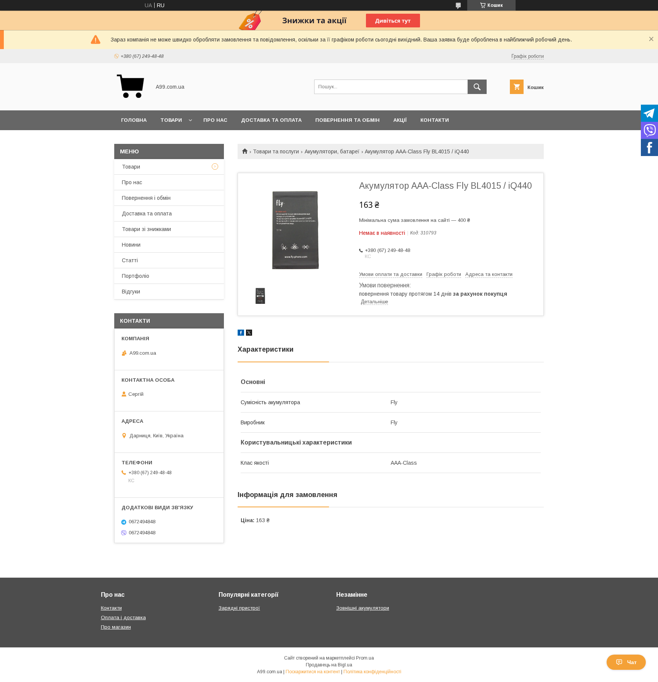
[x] (249, 334)
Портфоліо (135, 276)
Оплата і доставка (123, 617)
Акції (400, 120)
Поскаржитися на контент (313, 671)
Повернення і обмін (146, 198)
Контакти (434, 120)
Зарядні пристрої (239, 608)
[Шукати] (477, 87)
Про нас (215, 120)
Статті (130, 260)
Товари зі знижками (146, 229)
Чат (632, 662)
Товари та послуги (276, 151)
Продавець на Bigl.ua (329, 665)
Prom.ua (365, 658)
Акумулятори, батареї (332, 151)
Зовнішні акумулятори (362, 608)
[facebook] (241, 334)
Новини (131, 245)
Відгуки (131, 291)
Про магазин (116, 627)
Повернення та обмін (347, 120)
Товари (171, 120)
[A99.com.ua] (130, 100)
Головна (134, 120)
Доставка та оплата (271, 120)
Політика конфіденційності (372, 671)
